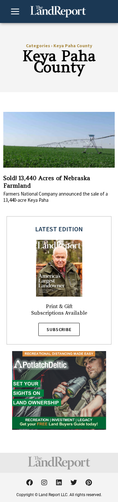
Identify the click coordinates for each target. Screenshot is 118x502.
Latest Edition (59, 229)
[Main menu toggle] (15, 11)
